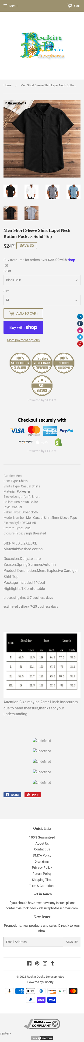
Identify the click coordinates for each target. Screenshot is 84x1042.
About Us (42, 843)
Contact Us (42, 849)
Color (7, 271)
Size (6, 291)
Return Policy (42, 873)
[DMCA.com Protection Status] (42, 1039)
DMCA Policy (42, 855)
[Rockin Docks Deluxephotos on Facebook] (29, 964)
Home (7, 85)
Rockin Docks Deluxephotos (45, 976)
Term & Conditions (42, 886)
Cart (77, 6)
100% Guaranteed (42, 837)
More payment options (23, 340)
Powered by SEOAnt (42, 400)
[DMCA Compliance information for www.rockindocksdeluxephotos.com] (42, 1028)
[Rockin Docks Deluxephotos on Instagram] (45, 964)
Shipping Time (42, 880)
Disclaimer (42, 861)
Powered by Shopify (40, 982)
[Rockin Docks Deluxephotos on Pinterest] (37, 964)
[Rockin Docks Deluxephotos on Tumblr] (52, 964)
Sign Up (71, 942)
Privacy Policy (42, 867)
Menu (13, 6)
